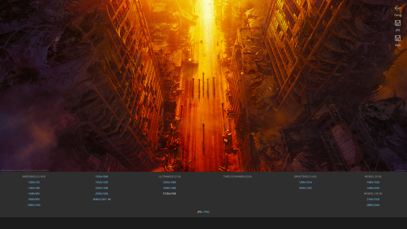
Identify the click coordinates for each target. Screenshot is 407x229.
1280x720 (34, 182)
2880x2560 (373, 205)
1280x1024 (305, 182)
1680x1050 (34, 205)
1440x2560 (373, 188)
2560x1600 (101, 193)
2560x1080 (169, 182)
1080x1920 (373, 182)
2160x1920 (373, 199)
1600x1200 (305, 188)
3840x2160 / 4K (102, 199)
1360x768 (34, 188)
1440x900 (34, 193)
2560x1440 (101, 188)
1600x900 (34, 199)
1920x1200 (101, 182)
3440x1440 (169, 188)
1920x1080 (101, 176)
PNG (206, 212)
